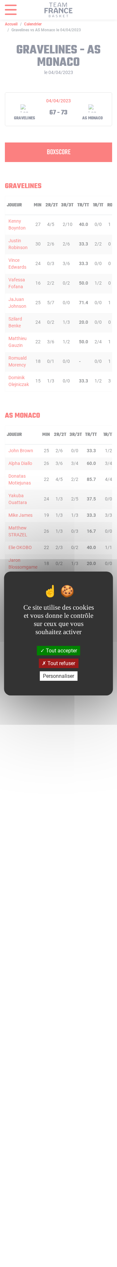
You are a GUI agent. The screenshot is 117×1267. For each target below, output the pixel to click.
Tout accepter (61, 650)
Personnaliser (58, 676)
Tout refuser (60, 663)
